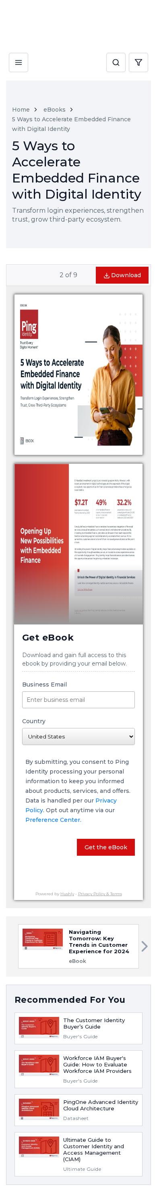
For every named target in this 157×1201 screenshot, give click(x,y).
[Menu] (18, 55)
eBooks (54, 109)
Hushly (67, 893)
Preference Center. (53, 819)
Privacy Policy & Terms (100, 893)
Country (33, 721)
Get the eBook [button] (106, 847)
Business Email (44, 684)
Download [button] (126, 275)
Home (21, 109)
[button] (115, 62)
